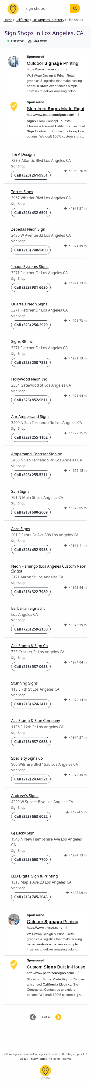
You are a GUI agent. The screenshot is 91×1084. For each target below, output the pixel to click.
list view (17, 41)
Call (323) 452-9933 (31, 549)
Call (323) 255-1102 (31, 437)
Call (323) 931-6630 (31, 287)
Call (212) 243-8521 (31, 779)
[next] (64, 1017)
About (24, 1058)
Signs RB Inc (22, 341)
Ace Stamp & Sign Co (29, 645)
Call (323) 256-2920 (31, 324)
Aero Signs (20, 528)
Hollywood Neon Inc (29, 379)
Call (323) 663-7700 (31, 859)
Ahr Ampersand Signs (30, 416)
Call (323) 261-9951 (31, 175)
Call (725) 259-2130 (31, 629)
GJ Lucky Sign (23, 833)
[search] (75, 8)
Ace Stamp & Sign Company (35, 720)
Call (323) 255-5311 (31, 474)
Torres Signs (22, 191)
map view (40, 41)
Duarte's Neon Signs (29, 304)
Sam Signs (20, 491)
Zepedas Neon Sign (28, 229)
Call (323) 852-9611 (31, 399)
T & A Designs (23, 154)
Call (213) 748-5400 (31, 250)
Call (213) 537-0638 (31, 666)
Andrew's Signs (24, 795)
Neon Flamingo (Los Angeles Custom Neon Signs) (48, 568)
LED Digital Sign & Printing (34, 876)
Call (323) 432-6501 (31, 212)
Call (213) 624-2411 (31, 704)
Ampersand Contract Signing (36, 454)
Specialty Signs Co (27, 758)
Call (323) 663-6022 (31, 816)
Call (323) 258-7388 (31, 362)
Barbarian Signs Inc (28, 608)
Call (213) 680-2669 (31, 512)
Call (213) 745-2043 (31, 896)
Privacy (34, 1058)
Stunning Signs (24, 683)
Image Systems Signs (30, 266)
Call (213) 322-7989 (31, 591)
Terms (43, 1058)
